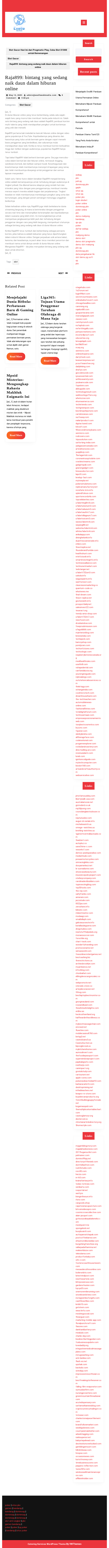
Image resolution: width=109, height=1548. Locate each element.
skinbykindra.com (84, 734)
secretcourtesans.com (86, 297)
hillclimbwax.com (83, 1450)
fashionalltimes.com (85, 708)
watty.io (79, 1193)
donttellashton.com (85, 1165)
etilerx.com (81, 544)
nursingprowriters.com (86, 1393)
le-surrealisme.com (85, 868)
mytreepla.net (82, 480)
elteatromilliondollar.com (87, 1241)
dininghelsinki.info (84, 537)
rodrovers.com (82, 436)
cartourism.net (83, 1074)
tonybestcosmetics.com (87, 724)
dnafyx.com (81, 369)
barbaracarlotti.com (85, 1084)
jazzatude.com (83, 900)
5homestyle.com (83, 1125)
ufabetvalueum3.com (86, 509)
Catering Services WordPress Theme (47, 1544)
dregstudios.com (84, 929)
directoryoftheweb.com (87, 1161)
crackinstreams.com (85, 461)
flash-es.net (81, 1361)
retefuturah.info (83, 556)
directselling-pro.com (86, 750)
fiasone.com (81, 1326)
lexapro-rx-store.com (86, 1093)
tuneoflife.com (83, 1469)
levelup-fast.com (84, 477)
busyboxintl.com (83, 1231)
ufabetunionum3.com (86, 506)
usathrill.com (82, 664)
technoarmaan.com (85, 715)
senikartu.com (82, 1187)
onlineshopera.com (85, 354)
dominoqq (20, 1511)
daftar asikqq (82, 229)
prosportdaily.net (83, 604)
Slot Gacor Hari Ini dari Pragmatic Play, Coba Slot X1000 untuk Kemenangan (38, 51)
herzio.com (81, 1174)
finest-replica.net (84, 598)
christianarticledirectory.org (88, 1122)
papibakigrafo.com (84, 1062)
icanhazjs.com (82, 1065)
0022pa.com (81, 903)
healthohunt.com (84, 553)
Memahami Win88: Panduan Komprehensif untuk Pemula (88, 122)
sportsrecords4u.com (86, 496)
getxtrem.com (82, 1307)
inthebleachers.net (84, 1090)
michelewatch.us (83, 824)
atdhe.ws (80, 1011)
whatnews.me (82, 591)
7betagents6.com (84, 455)
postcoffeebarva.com (86, 1237)
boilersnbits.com (83, 1272)
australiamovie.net (84, 802)
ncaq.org (80, 347)
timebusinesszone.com (87, 1462)
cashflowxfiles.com (85, 1301)
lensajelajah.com (83, 341)
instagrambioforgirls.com (87, 1298)
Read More (17, 357)
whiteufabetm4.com (85, 531)
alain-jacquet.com (84, 1215)
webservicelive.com (85, 775)
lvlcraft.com (81, 427)
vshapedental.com (84, 667)
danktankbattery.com (86, 1329)
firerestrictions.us (84, 960)
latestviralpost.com (85, 1275)
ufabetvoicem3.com (85, 518)
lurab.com (80, 756)
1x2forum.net (82, 290)
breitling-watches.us (85, 830)
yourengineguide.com (86, 674)
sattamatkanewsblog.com (88, 1405)
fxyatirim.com (82, 385)
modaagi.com (82, 916)
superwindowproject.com (87, 1058)
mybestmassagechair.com (88, 1024)
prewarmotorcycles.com (87, 859)
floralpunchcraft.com (86, 1323)
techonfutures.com (85, 648)
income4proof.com (85, 335)
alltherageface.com (85, 737)
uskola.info (81, 575)
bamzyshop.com (83, 642)
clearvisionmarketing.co (87, 585)
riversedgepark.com (85, 316)
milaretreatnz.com (84, 913)
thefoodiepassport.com (87, 1055)
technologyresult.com (86, 392)
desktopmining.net (84, 1087)
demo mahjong (83, 216)
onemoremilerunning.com (87, 1291)
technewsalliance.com (86, 563)
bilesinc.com (81, 910)
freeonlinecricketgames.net (88, 954)
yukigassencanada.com (87, 446)
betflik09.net (81, 344)
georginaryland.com (85, 1001)
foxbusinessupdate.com (87, 1342)
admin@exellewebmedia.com (41, 95)
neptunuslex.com (84, 818)
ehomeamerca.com (85, 401)
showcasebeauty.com (86, 872)
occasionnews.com (85, 1456)
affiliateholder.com (84, 1478)
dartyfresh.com (83, 357)
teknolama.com (83, 1253)
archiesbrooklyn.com (85, 963)
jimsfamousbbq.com (85, 796)
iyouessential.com (84, 376)
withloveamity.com (84, 379)
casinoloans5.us (83, 1039)
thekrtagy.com (82, 686)
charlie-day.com (83, 1336)
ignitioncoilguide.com (85, 759)
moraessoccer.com (85, 935)
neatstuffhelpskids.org (86, 932)
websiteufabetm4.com (86, 528)
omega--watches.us (85, 827)
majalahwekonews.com (87, 1149)
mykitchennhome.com (86, 1049)
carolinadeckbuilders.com (87, 881)
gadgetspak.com (83, 465)
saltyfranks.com (83, 894)
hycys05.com (82, 1288)
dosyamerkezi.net (84, 865)
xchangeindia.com (84, 689)
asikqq (79, 175)
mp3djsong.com (83, 808)
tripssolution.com (84, 439)
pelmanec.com (82, 1155)
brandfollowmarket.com (87, 1424)
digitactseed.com (84, 423)
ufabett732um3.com (85, 572)
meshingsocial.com (85, 1313)
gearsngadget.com (84, 468)
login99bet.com (83, 293)
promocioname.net (85, 948)
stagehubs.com (83, 287)
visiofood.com (82, 620)
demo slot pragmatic (85, 241)
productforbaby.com (85, 1256)
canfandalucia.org (84, 670)
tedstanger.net (82, 569)
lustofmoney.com (84, 1459)
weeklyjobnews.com (85, 1427)
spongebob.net (83, 1228)
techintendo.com (84, 404)
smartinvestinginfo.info (87, 560)
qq (77, 260)
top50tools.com (83, 887)
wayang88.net (82, 525)
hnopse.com (81, 1453)
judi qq (79, 181)
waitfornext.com (83, 582)
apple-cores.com (84, 1077)
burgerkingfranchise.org (87, 1244)
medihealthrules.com (85, 661)
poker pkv (80, 197)
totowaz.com (82, 1415)
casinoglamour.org (84, 1115)
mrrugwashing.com (85, 1355)
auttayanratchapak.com (87, 1234)
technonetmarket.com (86, 566)
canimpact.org (82, 1068)
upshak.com (81, 1364)
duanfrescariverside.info (87, 541)
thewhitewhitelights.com (87, 1008)
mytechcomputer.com (86, 762)
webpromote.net (83, 982)
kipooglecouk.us (83, 1046)
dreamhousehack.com (86, 696)
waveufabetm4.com (85, 522)
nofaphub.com (82, 325)
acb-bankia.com (83, 1358)
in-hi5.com (80, 1177)
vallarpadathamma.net (86, 1247)
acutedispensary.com (86, 1402)
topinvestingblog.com (86, 884)
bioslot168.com (83, 765)
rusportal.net (82, 1190)
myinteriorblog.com (85, 632)
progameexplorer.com (86, 743)
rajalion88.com (82, 309)
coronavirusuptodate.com (88, 458)
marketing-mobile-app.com (88, 1320)
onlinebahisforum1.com (87, 300)
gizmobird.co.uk (83, 805)
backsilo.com (82, 1367)
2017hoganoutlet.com (86, 1152)
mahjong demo (83, 235)
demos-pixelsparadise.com (88, 853)
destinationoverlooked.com (88, 1443)
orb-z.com (80, 1260)
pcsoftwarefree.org (85, 363)
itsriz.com (80, 1199)
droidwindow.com (84, 623)
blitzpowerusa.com (85, 1282)
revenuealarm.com (84, 753)
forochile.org (82, 938)
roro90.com (81, 1171)
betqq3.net (81, 1036)
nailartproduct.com (85, 420)
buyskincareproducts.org (87, 1096)
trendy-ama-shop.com (86, 613)
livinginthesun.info (84, 1196)
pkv (77, 178)
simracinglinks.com (85, 862)
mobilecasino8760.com (86, 1033)
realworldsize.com (84, 1250)
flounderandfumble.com (87, 550)
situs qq (79, 191)
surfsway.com (82, 417)
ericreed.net (81, 1027)
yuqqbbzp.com (82, 452)
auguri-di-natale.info (85, 821)
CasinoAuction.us (84, 1043)
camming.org (82, 306)
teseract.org (81, 610)
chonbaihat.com (83, 973)
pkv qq (79, 248)
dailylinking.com (83, 366)
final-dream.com (83, 594)
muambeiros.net (83, 967)
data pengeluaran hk (85, 254)
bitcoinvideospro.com (86, 1209)
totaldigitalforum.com (86, 712)
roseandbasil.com (84, 1005)
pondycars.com (83, 645)
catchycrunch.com (84, 322)
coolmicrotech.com (85, 693)
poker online (81, 203)
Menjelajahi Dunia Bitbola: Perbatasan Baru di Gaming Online (20, 305)
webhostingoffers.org (86, 395)
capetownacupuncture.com (88, 1206)
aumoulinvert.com (84, 1052)
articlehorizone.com (85, 449)
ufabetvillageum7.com (86, 515)
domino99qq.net (83, 1158)
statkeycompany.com (86, 878)
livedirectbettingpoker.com (88, 1339)
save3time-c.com (84, 846)
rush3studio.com (84, 1168)
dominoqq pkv (82, 184)
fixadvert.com (82, 840)
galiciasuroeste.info (85, 922)
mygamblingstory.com (86, 1146)
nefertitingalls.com (84, 328)
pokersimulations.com (86, 484)
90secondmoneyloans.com (88, 430)
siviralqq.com (82, 1370)
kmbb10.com (82, 1304)
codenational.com (84, 740)
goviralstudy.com (84, 1071)
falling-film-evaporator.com (88, 1386)
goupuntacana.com (85, 312)
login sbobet (81, 200)
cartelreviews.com (84, 414)
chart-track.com (83, 941)
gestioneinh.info (83, 601)
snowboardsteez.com (86, 1294)
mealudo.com (82, 1332)
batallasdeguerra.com (86, 925)
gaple (78, 187)
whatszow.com (83, 398)
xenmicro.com (82, 350)
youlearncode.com (84, 382)
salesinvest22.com (84, 607)
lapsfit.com (81, 474)
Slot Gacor (13, 58)
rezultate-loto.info (84, 490)
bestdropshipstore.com (87, 411)
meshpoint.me (82, 1225)
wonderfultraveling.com (87, 944)
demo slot (80, 238)
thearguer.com (82, 1317)
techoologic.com (84, 651)
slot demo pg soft (84, 257)
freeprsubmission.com (86, 626)
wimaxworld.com (83, 951)
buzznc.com (81, 727)
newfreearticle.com (85, 1279)
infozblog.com (82, 970)
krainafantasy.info (84, 1180)
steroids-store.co (84, 986)
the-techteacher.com (86, 699)
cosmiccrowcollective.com (88, 1212)
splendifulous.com (84, 493)
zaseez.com (81, 319)
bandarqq (80, 219)
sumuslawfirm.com (85, 1389)
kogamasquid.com (84, 1106)
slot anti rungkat (13, 1521)
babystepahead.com (85, 1440)
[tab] (84, 22)
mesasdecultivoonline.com (88, 1269)
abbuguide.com (83, 388)
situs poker (22, 1530)
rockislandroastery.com (87, 746)
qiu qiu (79, 222)
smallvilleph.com (83, 919)
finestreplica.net (83, 547)
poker (78, 225)
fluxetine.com (82, 1030)
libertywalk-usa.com (85, 799)
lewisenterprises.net (85, 360)
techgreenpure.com (85, 408)
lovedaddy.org (82, 1345)
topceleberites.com (85, 499)
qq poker (23, 1527)
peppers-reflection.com (87, 1466)
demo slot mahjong (85, 244)
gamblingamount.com (86, 1446)
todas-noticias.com (85, 1184)
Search (88, 43)
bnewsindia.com (83, 636)
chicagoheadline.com (85, 303)
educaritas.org (82, 338)
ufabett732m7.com (85, 617)
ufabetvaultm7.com (85, 512)
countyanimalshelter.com (87, 1431)
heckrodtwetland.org (85, 1014)
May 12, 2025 (15, 95)
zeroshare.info (82, 906)
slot (16, 261)
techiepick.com (83, 639)
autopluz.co (81, 843)
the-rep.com (81, 891)
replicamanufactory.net (87, 487)
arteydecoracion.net (85, 989)
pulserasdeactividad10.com (88, 1081)
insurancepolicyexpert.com (88, 875)
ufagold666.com (83, 629)
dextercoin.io (82, 1119)
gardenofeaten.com (85, 1285)
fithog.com (81, 992)
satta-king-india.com (85, 442)
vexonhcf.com (82, 849)
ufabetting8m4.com (85, 503)
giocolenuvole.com (84, 373)
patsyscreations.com (86, 331)
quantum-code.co (84, 588)
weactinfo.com (83, 1310)
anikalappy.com (83, 534)
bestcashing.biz (83, 957)
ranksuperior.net (83, 1437)
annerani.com (82, 897)
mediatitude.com (84, 856)
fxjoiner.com (81, 731)
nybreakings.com (83, 677)
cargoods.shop (83, 1203)
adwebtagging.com (84, 1434)
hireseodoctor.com (85, 471)
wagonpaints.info (84, 579)
